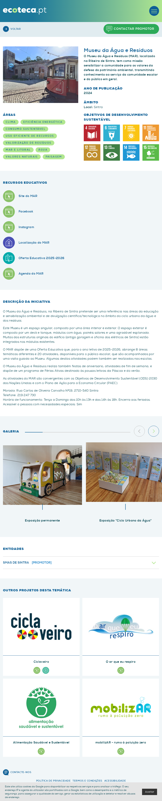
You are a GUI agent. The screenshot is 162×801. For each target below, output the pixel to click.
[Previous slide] (139, 431)
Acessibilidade (115, 780)
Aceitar (149, 791)
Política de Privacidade (53, 780)
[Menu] (154, 11)
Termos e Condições (87, 780)
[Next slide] (153, 431)
